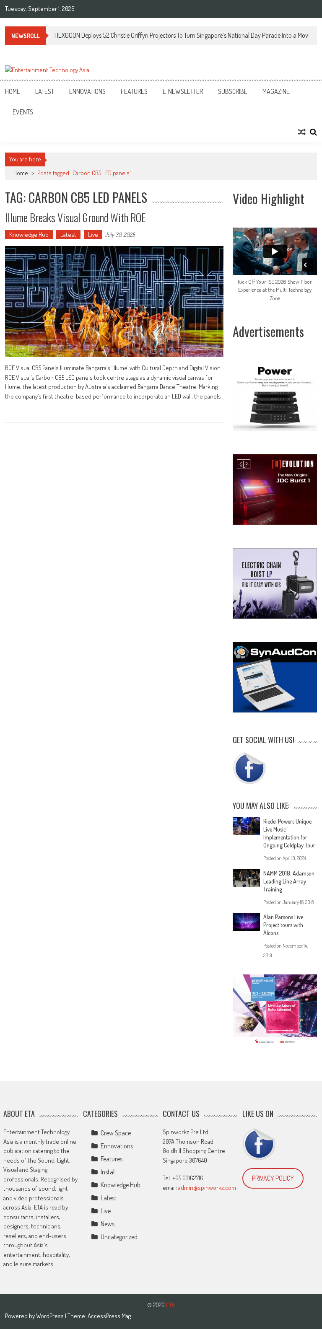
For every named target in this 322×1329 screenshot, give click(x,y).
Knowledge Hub (29, 234)
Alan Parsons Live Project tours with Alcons (283, 924)
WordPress (50, 1316)
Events (23, 112)
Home (12, 91)
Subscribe (232, 91)
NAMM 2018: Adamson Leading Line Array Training (288, 881)
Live (93, 234)
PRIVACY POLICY (273, 1178)
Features (134, 91)
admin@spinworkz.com (207, 1188)
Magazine (276, 91)
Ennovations (87, 91)
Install (108, 1172)
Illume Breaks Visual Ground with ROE (75, 217)
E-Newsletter (183, 91)
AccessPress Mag (109, 1316)
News (107, 1224)
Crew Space (116, 1133)
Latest (44, 91)
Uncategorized (119, 1237)
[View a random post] (302, 132)
